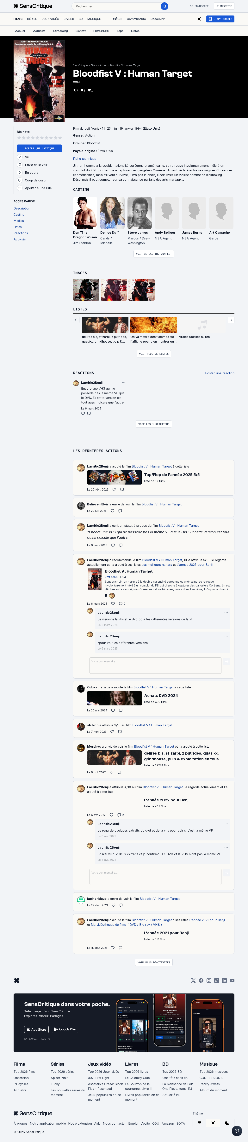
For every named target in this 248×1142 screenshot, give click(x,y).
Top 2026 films (24, 1072)
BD (165, 1064)
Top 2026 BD (172, 1072)
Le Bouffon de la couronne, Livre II (138, 1086)
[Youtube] (232, 981)
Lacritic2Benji (97, 466)
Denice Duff (109, 232)
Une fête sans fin (175, 1078)
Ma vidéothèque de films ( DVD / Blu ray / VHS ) (126, 925)
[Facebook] (201, 981)
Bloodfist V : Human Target (125, 65)
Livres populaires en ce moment (142, 1097)
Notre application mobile (48, 1123)
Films (94, 65)
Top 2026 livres (136, 1072)
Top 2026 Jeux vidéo (103, 1072)
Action (103, 65)
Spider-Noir (59, 1078)
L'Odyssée (21, 1084)
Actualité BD (171, 1095)
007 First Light (98, 1078)
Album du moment (213, 1090)
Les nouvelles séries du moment (68, 1092)
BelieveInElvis (97, 504)
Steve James (137, 232)
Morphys (94, 746)
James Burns (192, 232)
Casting (81, 189)
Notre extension (80, 1123)
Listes (80, 309)
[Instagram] (209, 981)
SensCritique (80, 65)
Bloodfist (93, 143)
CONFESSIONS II (213, 1078)
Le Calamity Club (137, 1078)
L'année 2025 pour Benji (195, 565)
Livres (132, 1064)
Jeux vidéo (99, 1064)
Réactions (83, 372)
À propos (21, 1123)
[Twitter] (193, 981)
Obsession (21, 1078)
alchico (92, 725)
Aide (97, 1123)
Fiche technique (84, 159)
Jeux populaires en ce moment (104, 1097)
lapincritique (97, 899)
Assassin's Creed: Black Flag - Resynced (105, 1086)
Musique (209, 1064)
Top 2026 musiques (214, 1072)
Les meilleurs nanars (157, 565)
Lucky (55, 1084)
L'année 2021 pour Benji (207, 920)
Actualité (20, 1090)
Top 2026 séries (62, 1072)
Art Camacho (219, 232)
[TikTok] (216, 981)
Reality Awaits (210, 1084)
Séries (57, 1064)
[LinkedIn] (224, 981)
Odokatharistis (98, 687)
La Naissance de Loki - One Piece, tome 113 (179, 1086)
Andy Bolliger (165, 232)
